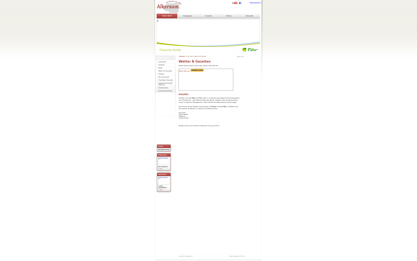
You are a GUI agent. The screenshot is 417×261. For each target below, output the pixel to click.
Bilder (160, 68)
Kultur (229, 16)
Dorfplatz (161, 65)
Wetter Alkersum (184, 71)
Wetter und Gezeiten (200, 56)
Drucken (181, 256)
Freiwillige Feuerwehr (165, 80)
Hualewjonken (163, 88)
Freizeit (208, 16)
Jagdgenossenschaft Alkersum (165, 84)
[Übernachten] (164, 180)
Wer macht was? (164, 77)
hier (211, 125)
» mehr (160, 169)
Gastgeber (187, 16)
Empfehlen (188, 256)
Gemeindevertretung (165, 91)
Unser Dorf (167, 16)
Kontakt (249, 16)
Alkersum (182, 56)
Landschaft (162, 62)
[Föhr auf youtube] (235, 3)
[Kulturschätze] (164, 161)
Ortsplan (161, 74)
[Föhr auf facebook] (241, 3)
